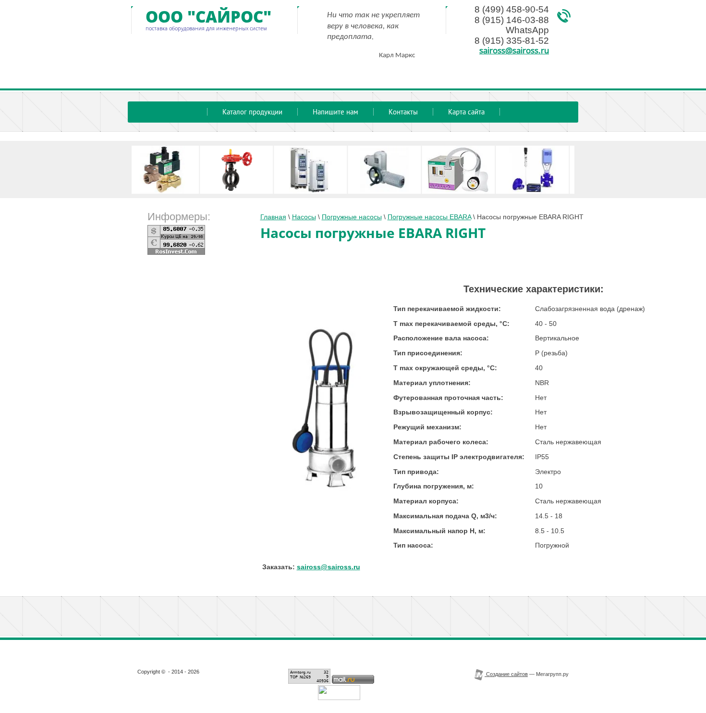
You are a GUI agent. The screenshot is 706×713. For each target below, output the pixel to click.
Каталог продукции (252, 111)
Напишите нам (335, 111)
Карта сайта (466, 111)
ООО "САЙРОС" (208, 17)
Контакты (403, 111)
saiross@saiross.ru (514, 50)
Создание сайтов (506, 674)
